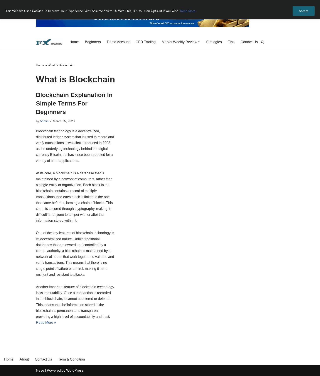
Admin (44, 121)
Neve (40, 370)
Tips (231, 42)
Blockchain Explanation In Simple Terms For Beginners (74, 103)
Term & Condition (71, 359)
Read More (187, 11)
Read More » (46, 322)
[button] (199, 42)
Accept (303, 11)
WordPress (74, 370)
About (24, 359)
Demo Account (118, 42)
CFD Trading (146, 42)
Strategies (214, 42)
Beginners (93, 42)
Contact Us (249, 42)
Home (74, 42)
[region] (160, 9)
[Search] (262, 42)
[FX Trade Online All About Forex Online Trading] (49, 42)
